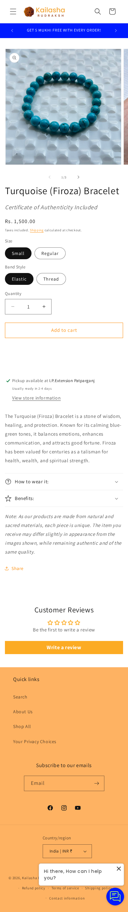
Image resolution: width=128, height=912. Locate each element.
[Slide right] (78, 177)
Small (18, 253)
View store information (36, 398)
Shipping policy (98, 888)
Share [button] (17, 568)
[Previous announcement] (12, 30)
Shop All (22, 726)
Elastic (19, 279)
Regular (50, 253)
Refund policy (33, 888)
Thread (51, 279)
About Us (23, 712)
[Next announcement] (116, 30)
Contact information (67, 898)
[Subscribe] (97, 783)
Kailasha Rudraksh (38, 878)
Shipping (37, 230)
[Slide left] (49, 177)
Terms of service (65, 888)
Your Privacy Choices (34, 741)
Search (20, 697)
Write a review (64, 647)
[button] (13, 11)
